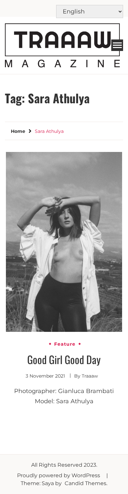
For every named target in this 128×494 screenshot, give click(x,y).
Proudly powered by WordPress (59, 475)
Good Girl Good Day (64, 359)
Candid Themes (85, 483)
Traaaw (90, 376)
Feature (64, 344)
